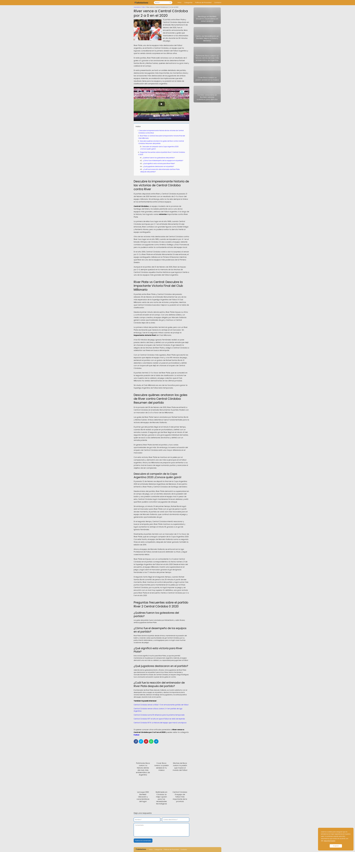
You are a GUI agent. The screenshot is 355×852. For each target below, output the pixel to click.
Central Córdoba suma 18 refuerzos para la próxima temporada (159, 715)
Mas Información (329, 841)
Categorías (188, 2)
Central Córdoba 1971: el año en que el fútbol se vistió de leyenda (159, 719)
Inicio (179, 2)
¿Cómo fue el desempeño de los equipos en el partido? (163, 160)
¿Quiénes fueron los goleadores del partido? (159, 158)
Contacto (217, 2)
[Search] (170, 2)
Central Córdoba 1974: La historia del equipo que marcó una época (160, 723)
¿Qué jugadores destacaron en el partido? (158, 166)
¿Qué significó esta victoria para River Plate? (159, 163)
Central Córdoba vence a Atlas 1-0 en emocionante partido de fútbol (161, 705)
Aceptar (336, 846)
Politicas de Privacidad (203, 2)
